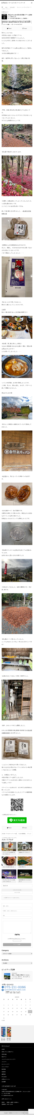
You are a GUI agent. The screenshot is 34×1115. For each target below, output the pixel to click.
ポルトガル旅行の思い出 (8, 867)
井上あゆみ (4, 1076)
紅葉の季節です (22, 867)
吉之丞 (4, 476)
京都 (16, 18)
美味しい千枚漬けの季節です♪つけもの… (21, 975)
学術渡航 (15, 22)
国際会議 (11, 22)
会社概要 (4, 1081)
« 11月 (3, 1020)
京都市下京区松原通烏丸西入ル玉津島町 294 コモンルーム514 (16, 1091)
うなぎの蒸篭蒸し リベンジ (24, 833)
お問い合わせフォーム (7, 1099)
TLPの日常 (12, 7)
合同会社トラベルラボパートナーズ (15, 1112)
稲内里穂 (4, 1069)
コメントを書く (6, 24)
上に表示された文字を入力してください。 (17, 938)
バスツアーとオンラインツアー (9, 1059)
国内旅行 (6, 22)
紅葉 (28, 22)
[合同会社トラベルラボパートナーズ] (13, 3)
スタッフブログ (5, 1066)
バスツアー (4, 1061)
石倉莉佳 (25, 18)
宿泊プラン (4, 1056)
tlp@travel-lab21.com (8, 1095)
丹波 (29, 21)
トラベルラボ (25, 21)
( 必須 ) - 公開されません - (10, 910)
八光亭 (4, 309)
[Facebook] (27, 1113)
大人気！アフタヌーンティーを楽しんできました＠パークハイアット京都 (9, 834)
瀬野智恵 (4, 1074)
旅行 (18, 22)
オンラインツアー (6, 1064)
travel (20, 21)
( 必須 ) (6, 905)
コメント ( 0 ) (17, 892)
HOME (3, 1049)
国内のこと (20, 18)
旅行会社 (22, 22)
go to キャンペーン (7, 21)
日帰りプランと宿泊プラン (8, 1051)
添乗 (25, 22)
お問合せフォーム (6, 1079)
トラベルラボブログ (17, 24)
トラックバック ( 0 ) (17, 889)
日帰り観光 (4, 1054)
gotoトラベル (15, 21)
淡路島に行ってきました (24, 852)
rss (24, 1113)
